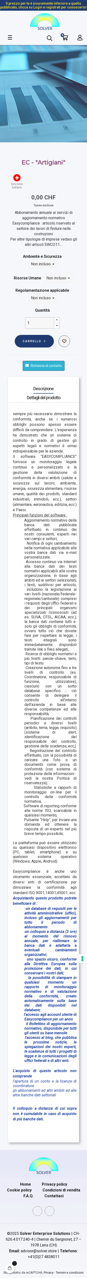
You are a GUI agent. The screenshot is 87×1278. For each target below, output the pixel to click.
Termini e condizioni (70, 1272)
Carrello (32, 341)
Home (25, 1184)
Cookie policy (19, 1190)
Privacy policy (54, 1184)
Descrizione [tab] (43, 388)
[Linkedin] (37, 1211)
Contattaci (54, 1196)
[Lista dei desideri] (64, 341)
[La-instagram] (49, 1211)
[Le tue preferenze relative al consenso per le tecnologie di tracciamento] (82, 958)
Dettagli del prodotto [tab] (43, 397)
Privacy (48, 1272)
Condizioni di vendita (61, 1190)
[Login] (80, 37)
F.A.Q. (28, 1196)
